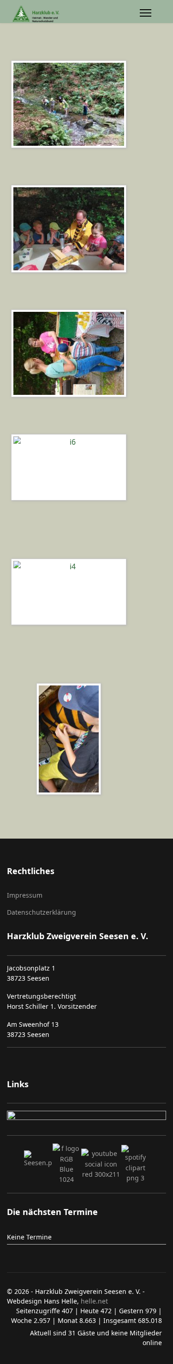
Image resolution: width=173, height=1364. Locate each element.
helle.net (93, 1301)
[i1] (71, 230)
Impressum (24, 895)
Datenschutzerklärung (41, 912)
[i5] (71, 740)
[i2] (71, 106)
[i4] (71, 593)
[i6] (71, 469)
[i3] (71, 355)
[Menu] (145, 14)
